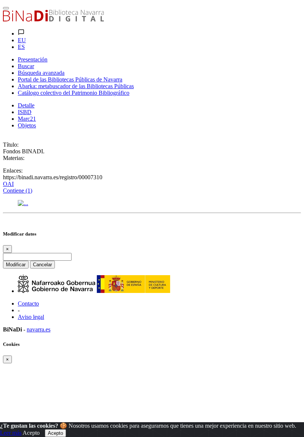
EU (22, 40)
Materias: (13, 158)
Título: (11, 144)
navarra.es (38, 329)
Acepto (31, 433)
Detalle (26, 105)
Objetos (27, 125)
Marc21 (27, 119)
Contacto (28, 303)
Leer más (11, 433)
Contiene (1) (17, 190)
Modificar (16, 264)
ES (21, 47)
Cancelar (42, 264)
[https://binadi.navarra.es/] (53, 19)
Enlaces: (13, 170)
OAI (8, 184)
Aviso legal (31, 317)
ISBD (25, 112)
